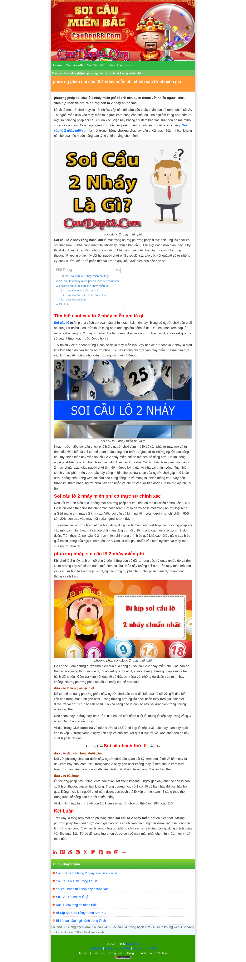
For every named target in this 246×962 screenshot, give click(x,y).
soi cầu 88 (132, 943)
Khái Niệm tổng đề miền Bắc (76, 905)
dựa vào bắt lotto (76, 299)
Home (57, 65)
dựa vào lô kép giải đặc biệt (82, 290)
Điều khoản (112, 948)
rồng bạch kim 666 (144, 948)
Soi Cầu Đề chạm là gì (72, 897)
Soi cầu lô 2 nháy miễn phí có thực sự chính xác (89, 281)
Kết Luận (64, 304)
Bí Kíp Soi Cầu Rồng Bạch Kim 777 (81, 913)
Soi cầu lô (61, 323)
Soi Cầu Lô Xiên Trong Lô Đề (76, 881)
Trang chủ (58, 73)
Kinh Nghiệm (76, 73)
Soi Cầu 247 (96, 65)
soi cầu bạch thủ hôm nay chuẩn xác (82, 889)
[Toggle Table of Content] (115, 270)
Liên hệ (125, 948)
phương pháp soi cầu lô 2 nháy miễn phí (84, 285)
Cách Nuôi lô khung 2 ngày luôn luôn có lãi (86, 873)
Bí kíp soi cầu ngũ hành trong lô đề (81, 921)
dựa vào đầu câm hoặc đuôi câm (86, 295)
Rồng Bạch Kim (120, 65)
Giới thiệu (96, 948)
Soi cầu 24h (74, 65)
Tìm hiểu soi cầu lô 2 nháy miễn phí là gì (84, 276)
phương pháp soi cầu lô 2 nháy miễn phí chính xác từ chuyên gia (117, 81)
